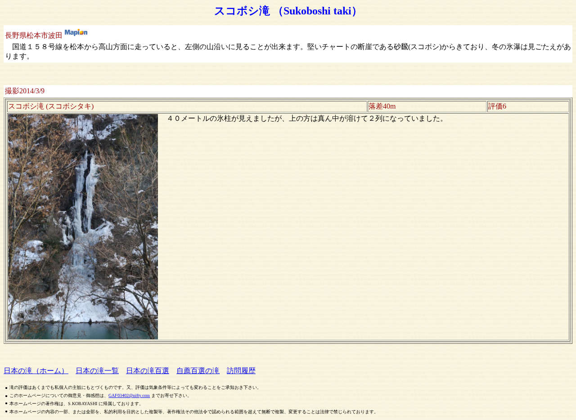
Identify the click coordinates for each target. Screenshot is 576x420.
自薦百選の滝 (198, 370)
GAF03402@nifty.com (129, 395)
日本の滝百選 (147, 370)
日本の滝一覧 (97, 370)
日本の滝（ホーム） (36, 370)
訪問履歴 (241, 370)
